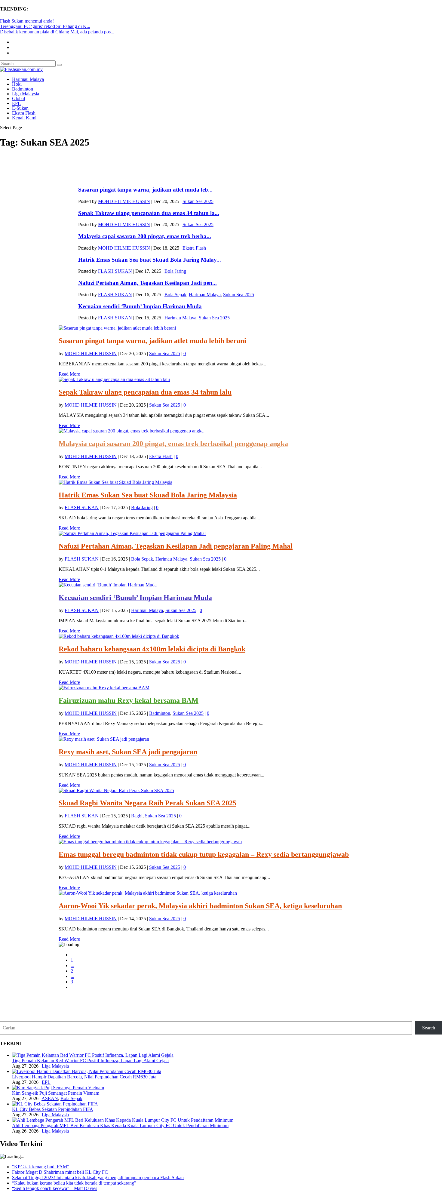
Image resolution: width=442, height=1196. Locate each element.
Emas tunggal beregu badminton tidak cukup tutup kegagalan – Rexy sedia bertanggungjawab (204, 854)
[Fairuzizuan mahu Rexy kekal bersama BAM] (104, 687)
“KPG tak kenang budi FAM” (40, 1166)
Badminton (22, 88)
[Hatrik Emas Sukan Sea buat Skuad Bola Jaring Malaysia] (115, 482)
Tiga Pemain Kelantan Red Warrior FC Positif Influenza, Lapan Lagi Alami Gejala (90, 1060)
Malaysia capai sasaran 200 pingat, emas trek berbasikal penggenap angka (173, 443)
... (72, 965)
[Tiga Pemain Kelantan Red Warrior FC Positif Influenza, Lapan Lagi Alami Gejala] (92, 1055)
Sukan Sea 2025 (198, 201)
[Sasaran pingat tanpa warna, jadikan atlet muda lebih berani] (117, 328)
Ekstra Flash (23, 112)
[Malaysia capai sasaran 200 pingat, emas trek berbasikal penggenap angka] (131, 430)
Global (18, 98)
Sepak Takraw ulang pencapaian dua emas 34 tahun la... (148, 213)
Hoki (17, 84)
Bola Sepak (175, 294)
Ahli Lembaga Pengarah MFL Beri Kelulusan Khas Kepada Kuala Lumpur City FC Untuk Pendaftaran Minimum (120, 1125)
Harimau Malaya (28, 79)
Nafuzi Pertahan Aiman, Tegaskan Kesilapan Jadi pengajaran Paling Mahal (176, 546)
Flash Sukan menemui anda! (27, 20)
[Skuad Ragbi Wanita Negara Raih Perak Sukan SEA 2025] (116, 790)
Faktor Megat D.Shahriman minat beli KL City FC (60, 1172)
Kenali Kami (24, 117)
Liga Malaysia (25, 93)
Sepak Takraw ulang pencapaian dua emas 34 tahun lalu (145, 392)
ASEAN (49, 1098)
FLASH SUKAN (115, 271)
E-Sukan (20, 108)
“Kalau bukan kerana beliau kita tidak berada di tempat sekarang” (74, 1182)
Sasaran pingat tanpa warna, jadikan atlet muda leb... (145, 189)
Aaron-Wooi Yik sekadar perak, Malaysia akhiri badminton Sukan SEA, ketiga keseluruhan (200, 906)
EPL (16, 103)
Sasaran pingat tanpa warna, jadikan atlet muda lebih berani (152, 341)
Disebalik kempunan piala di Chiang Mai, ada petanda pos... (57, 31)
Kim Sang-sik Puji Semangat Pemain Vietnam (55, 1093)
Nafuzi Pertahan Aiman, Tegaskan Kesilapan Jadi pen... (147, 283)
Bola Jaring (175, 271)
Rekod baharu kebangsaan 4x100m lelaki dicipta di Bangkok (152, 649)
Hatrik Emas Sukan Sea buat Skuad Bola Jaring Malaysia (148, 495)
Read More (69, 374)
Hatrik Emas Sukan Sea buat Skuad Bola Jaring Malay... (149, 260)
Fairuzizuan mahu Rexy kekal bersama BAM (128, 700)
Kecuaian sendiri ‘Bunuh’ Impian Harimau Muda (140, 306)
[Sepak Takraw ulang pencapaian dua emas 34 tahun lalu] (114, 379)
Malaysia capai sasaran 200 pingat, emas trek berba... (144, 236)
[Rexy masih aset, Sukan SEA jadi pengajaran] (104, 739)
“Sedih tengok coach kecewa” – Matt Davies (54, 1188)
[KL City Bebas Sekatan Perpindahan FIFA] (55, 1103)
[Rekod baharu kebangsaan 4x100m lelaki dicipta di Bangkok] (119, 636)
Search (428, 1027)
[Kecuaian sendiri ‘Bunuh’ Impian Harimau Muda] (108, 584)
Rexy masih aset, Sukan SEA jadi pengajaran (128, 752)
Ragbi (137, 815)
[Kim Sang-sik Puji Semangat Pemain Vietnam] (58, 1087)
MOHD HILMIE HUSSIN (124, 201)
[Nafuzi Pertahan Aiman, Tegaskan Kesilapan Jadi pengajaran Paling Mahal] (132, 533)
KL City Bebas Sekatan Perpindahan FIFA (52, 1109)
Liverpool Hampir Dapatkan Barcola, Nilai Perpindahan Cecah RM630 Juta (84, 1076)
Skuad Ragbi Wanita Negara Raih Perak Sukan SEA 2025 (147, 803)
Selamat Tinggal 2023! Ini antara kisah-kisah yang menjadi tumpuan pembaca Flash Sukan (98, 1177)
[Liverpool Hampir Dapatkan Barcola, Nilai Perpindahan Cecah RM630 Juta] (86, 1071)
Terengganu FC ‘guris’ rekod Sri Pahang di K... (45, 26)
